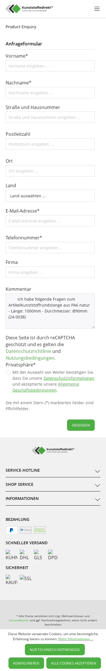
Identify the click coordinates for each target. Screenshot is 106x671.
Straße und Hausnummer (33, 107)
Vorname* (17, 56)
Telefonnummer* (24, 238)
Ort (9, 161)
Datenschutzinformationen (69, 378)
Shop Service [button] (19, 484)
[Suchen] (73, 8)
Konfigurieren (26, 663)
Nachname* (18, 83)
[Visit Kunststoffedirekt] (11, 606)
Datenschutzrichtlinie (28, 351)
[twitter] (53, 606)
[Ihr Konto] (85, 8)
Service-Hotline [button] (23, 470)
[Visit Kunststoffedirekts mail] (94, 606)
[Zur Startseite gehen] (29, 8)
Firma (12, 262)
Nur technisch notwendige (55, 649)
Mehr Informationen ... (75, 639)
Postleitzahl (18, 134)
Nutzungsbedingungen (30, 358)
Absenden (81, 425)
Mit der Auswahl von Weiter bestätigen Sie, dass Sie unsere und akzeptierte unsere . (53, 381)
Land (11, 185)
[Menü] (97, 8)
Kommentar (18, 289)
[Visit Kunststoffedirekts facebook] (32, 606)
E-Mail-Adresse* (23, 211)
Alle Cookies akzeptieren (73, 663)
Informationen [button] (22, 498)
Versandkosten (19, 620)
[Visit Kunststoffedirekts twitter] (74, 606)
